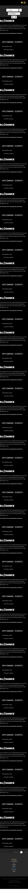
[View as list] (15, 17)
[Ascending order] (20, 10)
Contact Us (14, 868)
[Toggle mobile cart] (22, 2)
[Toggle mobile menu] (25, 2)
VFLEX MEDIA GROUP (21, 878)
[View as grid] (12, 17)
